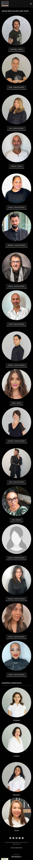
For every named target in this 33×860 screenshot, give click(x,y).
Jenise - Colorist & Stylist (16, 674)
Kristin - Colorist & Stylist (16, 207)
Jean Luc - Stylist (16, 166)
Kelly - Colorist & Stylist (16, 87)
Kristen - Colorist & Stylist (16, 441)
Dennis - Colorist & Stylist (16, 286)
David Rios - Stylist (16, 49)
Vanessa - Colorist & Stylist (16, 598)
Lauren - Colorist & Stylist (16, 557)
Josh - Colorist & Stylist (16, 482)
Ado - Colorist (16, 520)
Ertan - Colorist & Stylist (16, 324)
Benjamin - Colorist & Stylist (16, 245)
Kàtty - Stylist (16, 403)
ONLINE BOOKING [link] (16, 847)
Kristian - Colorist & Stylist (16, 365)
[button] (30, 3)
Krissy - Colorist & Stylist (16, 636)
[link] (5, 4)
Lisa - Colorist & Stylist (16, 128)
